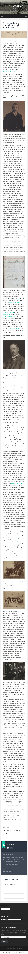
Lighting (21, 857)
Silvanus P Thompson (17, 483)
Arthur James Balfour (9, 316)
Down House (6, 314)
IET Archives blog (14, 6)
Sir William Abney (15, 328)
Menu (2, 16)
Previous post (10, 869)
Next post (8, 871)
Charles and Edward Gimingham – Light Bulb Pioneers (11, 25)
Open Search (25, 16)
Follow (4, 941)
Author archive (8, 848)
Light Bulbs (15, 857)
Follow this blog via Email (8, 927)
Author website (11, 848)
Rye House (18, 542)
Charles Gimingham (11, 860)
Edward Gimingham (17, 863)
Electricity (9, 864)
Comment (18, 896)
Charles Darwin (9, 312)
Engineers (8, 857)
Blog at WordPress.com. (14, 949)
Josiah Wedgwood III (15, 302)
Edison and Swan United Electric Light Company (15, 861)
